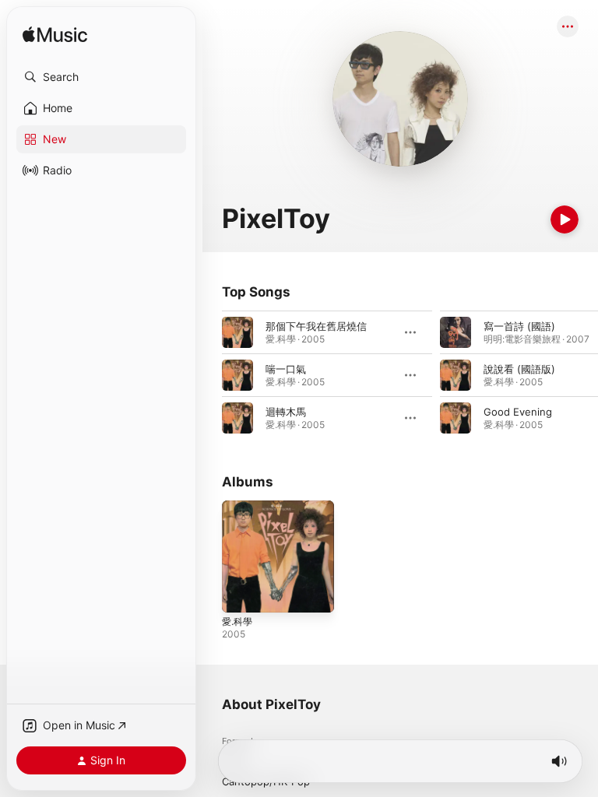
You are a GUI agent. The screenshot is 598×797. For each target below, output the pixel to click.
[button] (101, 77)
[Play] (565, 219)
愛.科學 (237, 621)
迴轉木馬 (286, 412)
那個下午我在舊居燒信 (316, 326)
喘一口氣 (286, 369)
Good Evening (518, 412)
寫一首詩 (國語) (519, 326)
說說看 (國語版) (519, 369)
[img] (55, 35)
